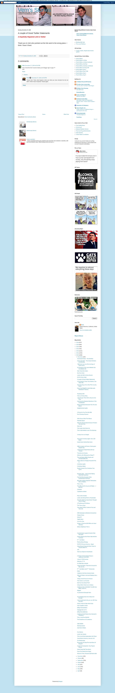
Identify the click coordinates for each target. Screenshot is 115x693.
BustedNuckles (80, 92)
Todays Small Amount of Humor (85, 578)
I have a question (31, 139)
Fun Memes (80, 632)
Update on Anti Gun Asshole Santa (85, 573)
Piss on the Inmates (82, 495)
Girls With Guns (80, 89)
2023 (77, 348)
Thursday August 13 (81, 114)
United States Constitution (82, 134)
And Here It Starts (81, 628)
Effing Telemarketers (82, 607)
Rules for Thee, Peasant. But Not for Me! (87, 653)
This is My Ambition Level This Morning (86, 430)
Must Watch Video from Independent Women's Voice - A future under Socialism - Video (86, 101)
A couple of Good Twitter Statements (86, 379)
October (80, 658)
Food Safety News (80, 125)
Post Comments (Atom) (30, 117)
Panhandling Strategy (82, 542)
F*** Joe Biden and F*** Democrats (85, 569)
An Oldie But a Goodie (82, 563)
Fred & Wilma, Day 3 (81, 69)
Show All (95, 119)
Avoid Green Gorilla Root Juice (84, 442)
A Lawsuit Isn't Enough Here (84, 592)
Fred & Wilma (79, 58)
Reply (23, 71)
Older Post (66, 114)
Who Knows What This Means (84, 418)
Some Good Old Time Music (84, 649)
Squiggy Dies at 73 (82, 609)
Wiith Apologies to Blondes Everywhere (86, 513)
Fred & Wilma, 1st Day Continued (84, 62)
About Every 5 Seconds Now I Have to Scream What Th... (86, 547)
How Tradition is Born (82, 605)
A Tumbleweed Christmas (83, 503)
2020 (77, 355)
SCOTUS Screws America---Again (85, 544)
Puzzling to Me (80, 393)
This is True (80, 484)
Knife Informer (79, 132)
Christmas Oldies (81, 466)
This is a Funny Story (82, 395)
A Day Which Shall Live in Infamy (85, 585)
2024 (77, 346)
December (80, 357)
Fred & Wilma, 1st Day (81, 60)
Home (43, 114)
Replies (26, 74)
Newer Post (21, 114)
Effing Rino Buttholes (82, 612)
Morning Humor (81, 625)
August (79, 662)
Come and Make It (81, 95)
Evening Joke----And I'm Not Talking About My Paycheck (86, 474)
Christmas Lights (81, 464)
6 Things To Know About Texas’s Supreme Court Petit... (85, 556)
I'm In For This (80, 521)
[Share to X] (43, 56)
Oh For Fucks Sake (82, 377)
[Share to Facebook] (45, 56)
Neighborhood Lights (82, 408)
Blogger (60, 681)
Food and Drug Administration (83, 131)
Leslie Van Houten (81, 634)
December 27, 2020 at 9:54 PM (39, 77)
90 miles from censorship (83, 84)
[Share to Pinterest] (47, 56)
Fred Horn (79, 117)
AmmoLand (79, 127)
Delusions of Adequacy (82, 105)
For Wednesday (81, 640)
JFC (78, 549)
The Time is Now (81, 505)
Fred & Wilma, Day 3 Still (82, 71)
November (80, 656)
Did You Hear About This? (83, 582)
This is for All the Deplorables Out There (87, 636)
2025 (77, 344)
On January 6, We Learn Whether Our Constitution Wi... (86, 368)
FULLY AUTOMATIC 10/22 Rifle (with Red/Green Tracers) (86, 389)
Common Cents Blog (82, 98)
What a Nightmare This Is (83, 527)
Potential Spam (81, 420)
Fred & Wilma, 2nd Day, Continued (84, 65)
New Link (79, 426)
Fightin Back (80, 519)
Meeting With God (80, 42)
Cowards (79, 489)
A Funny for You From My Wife (84, 412)
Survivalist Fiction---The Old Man (85, 358)
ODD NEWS (80, 623)
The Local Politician (81, 44)
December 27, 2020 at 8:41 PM (32, 65)
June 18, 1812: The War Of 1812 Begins (85, 85)
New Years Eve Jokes (82, 371)
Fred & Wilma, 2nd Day (81, 64)
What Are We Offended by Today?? (85, 455)
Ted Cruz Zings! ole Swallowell (84, 551)
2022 (77, 351)
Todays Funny (80, 515)
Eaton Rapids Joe (81, 108)
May (79, 668)
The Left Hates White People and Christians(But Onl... (85, 458)
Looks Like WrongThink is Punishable (86, 497)
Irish (23, 65)
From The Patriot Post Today (84, 651)
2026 (77, 342)
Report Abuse (79, 336)
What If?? (79, 517)
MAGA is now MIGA (81, 96)
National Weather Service (82, 129)
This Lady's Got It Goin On (83, 428)
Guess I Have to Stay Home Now (85, 603)
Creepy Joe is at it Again (83, 434)
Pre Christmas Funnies (82, 414)
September (80, 660)
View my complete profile (86, 330)
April (79, 671)
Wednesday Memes (31, 130)
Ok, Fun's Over (80, 373)
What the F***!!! (81, 561)
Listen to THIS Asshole (82, 559)
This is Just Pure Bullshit (83, 617)
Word (78, 571)
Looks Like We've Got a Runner (85, 375)
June (79, 666)
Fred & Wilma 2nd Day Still (82, 67)
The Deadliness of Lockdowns (84, 619)
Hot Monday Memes (31, 121)
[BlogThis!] (41, 56)
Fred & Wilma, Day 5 (81, 75)
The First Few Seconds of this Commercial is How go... (84, 478)
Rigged (79, 590)
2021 (77, 353)
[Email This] (40, 56)
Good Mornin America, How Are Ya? (86, 638)
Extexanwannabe (81, 113)
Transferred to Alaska (82, 453)
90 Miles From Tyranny (82, 88)
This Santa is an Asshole (83, 580)
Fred (28, 77)
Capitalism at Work (81, 491)
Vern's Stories (34, 10)
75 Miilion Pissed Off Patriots (84, 81)
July (79, 664)
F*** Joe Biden (80, 540)
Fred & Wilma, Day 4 (81, 73)
